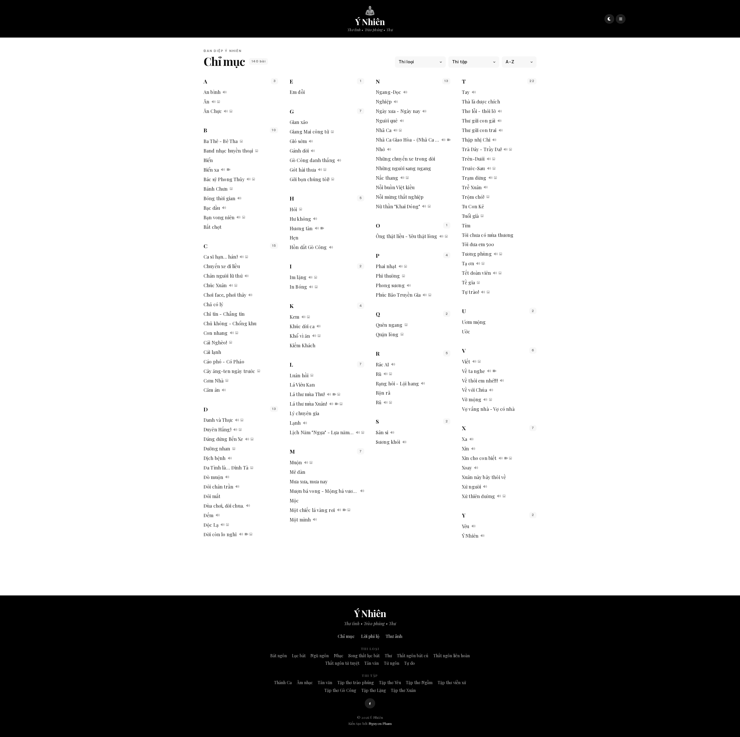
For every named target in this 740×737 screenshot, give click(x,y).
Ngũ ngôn (319, 655)
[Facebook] (370, 703)
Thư (388, 655)
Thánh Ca (283, 682)
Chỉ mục (346, 636)
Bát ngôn (278, 655)
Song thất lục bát (364, 655)
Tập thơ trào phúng (355, 682)
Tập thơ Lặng (373, 690)
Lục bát (299, 655)
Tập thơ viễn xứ (452, 682)
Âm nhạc (305, 682)
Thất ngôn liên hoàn (451, 655)
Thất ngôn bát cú (412, 655)
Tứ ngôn (391, 663)
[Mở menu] (621, 19)
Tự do (409, 663)
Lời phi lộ (370, 636)
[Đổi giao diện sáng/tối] (609, 19)
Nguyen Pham (380, 723)
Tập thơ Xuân (403, 690)
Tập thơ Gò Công (340, 690)
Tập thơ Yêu (390, 682)
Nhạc (338, 655)
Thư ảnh (394, 636)
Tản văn (371, 663)
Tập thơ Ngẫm (419, 682)
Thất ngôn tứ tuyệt (342, 663)
